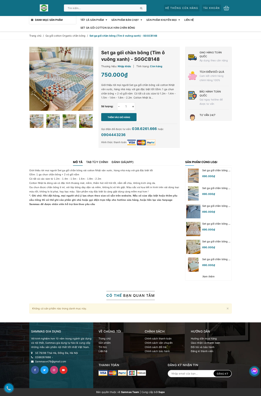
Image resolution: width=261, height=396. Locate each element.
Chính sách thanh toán (158, 338)
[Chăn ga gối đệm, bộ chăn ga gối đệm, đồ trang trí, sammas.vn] (103, 373)
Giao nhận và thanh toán (205, 342)
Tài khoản (211, 7)
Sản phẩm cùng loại (201, 162)
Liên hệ (103, 351)
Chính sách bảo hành (157, 351)
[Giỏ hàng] (228, 7)
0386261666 (43, 357)
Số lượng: (107, 106)
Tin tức (103, 347)
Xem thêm (208, 276)
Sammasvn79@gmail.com (50, 361)
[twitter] (44, 370)
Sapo (161, 392)
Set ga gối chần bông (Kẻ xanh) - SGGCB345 (229, 188)
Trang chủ (105, 338)
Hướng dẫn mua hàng (204, 338)
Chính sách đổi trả (156, 347)
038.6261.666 (145, 129)
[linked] (63, 370)
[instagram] (54, 370)
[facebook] (35, 370)
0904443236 (113, 135)
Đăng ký (222, 373)
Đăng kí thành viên (202, 351)
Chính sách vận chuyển (159, 342)
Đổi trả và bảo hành (202, 347)
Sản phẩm (105, 342)
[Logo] (44, 7)
